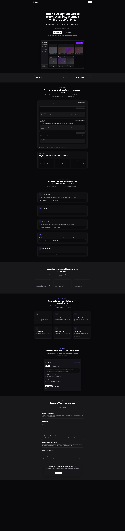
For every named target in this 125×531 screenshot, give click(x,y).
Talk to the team (57, 386)
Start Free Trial (49, 386)
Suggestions (79, 42)
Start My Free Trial (57, 32)
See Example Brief (68, 32)
